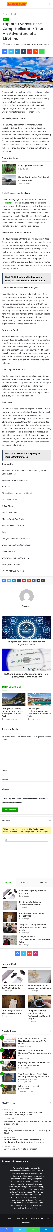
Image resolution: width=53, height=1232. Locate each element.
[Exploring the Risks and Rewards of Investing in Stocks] (9, 1066)
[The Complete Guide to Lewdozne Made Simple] (10, 905)
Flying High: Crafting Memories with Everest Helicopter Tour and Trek (13, 712)
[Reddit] (29, 580)
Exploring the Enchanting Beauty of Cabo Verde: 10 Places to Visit (39, 712)
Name (5, 770)
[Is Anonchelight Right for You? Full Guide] (10, 894)
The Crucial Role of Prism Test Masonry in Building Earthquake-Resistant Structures (33, 1076)
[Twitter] (9, 580)
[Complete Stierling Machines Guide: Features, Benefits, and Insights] (10, 928)
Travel (13, 14)
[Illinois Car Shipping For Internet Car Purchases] (9, 180)
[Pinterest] (24, 580)
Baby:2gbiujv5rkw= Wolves (30, 166)
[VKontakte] (34, 580)
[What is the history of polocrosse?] (9, 1089)
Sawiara (9, 45)
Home (7, 14)
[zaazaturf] (16, 4)
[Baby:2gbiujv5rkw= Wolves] (9, 169)
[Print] (43, 580)
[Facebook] (4, 580)
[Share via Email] (38, 580)
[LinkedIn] (14, 580)
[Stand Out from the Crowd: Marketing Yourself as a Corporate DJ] (9, 1054)
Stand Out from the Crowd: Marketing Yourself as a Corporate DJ (34, 1053)
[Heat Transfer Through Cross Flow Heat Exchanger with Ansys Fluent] (9, 1042)
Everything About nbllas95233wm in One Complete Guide (34, 939)
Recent (8, 882)
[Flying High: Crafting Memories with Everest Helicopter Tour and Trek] (13, 699)
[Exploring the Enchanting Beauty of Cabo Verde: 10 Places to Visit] (39, 699)
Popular (24, 882)
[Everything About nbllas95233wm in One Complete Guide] (10, 940)
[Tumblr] (19, 580)
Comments (43, 882)
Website (5, 789)
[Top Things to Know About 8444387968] (10, 917)
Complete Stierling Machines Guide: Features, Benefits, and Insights (33, 927)
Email (5, 780)
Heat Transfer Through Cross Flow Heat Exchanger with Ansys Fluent (34, 1041)
